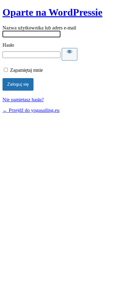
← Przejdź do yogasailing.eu (31, 110)
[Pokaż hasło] (69, 54)
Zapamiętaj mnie (26, 70)
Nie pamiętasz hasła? (23, 99)
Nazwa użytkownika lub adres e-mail (39, 27)
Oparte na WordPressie (52, 12)
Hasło (8, 45)
